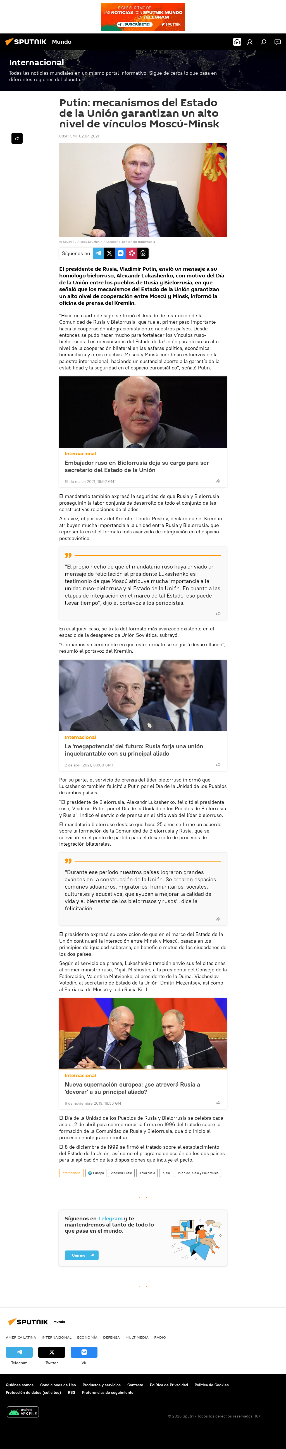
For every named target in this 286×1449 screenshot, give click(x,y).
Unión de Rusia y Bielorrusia (197, 1173)
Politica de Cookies (212, 1384)
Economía (87, 1337)
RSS (71, 1392)
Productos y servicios (102, 1384)
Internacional (80, 453)
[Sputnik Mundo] (27, 46)
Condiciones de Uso (58, 1384)
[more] (218, 481)
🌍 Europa (96, 1173)
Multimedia (137, 1337)
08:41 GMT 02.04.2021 (79, 136)
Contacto (135, 1384)
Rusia (166, 1173)
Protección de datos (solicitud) (33, 1392)
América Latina (21, 1337)
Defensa (111, 1337)
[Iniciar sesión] (249, 41)
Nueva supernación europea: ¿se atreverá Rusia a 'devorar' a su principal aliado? (132, 1088)
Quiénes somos (20, 1384)
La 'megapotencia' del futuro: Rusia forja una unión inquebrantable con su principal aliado (134, 749)
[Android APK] (23, 1412)
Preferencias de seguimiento (108, 1392)
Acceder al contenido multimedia (130, 242)
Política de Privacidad (169, 1384)
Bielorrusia (147, 1173)
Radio (160, 1337)
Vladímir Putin (121, 1173)
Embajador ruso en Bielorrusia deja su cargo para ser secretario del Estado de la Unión (137, 466)
